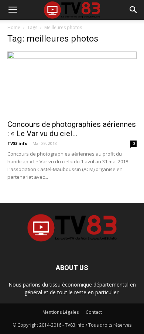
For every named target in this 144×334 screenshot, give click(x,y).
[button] (133, 10)
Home (13, 27)
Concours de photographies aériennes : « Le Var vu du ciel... (71, 129)
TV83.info (17, 143)
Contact (94, 312)
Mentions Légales (60, 312)
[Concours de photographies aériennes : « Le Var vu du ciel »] (72, 83)
